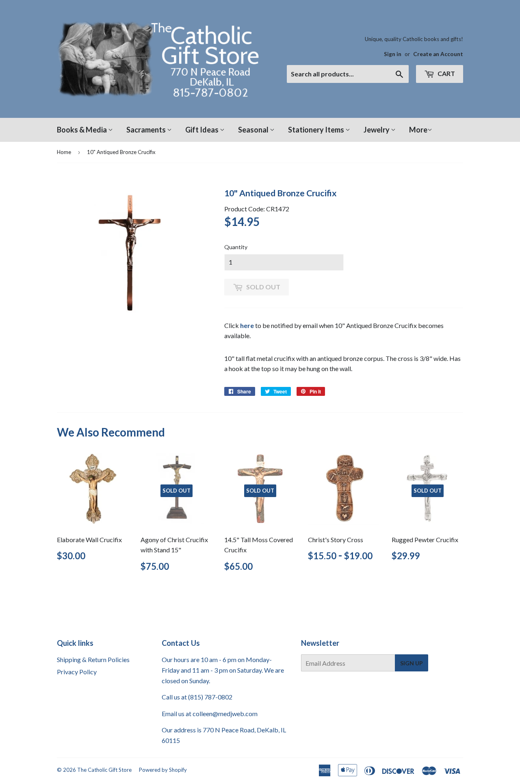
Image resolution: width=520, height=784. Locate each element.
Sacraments (146, 129)
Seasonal (254, 129)
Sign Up (411, 663)
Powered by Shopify (163, 770)
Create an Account (438, 54)
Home (64, 152)
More (418, 129)
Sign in (392, 54)
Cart (445, 73)
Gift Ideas (202, 129)
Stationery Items (316, 129)
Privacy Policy (77, 671)
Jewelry (377, 129)
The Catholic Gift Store (104, 770)
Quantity (235, 246)
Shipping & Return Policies (93, 659)
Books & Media (82, 129)
